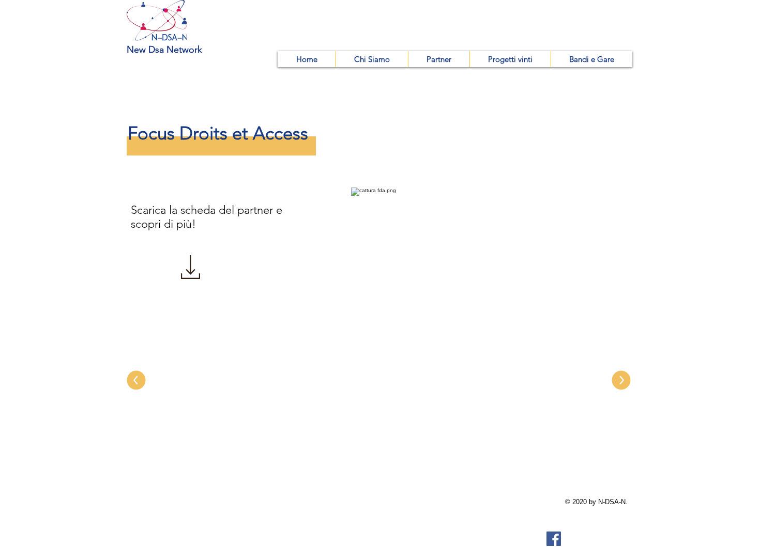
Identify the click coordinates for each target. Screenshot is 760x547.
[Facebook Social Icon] (553, 539)
